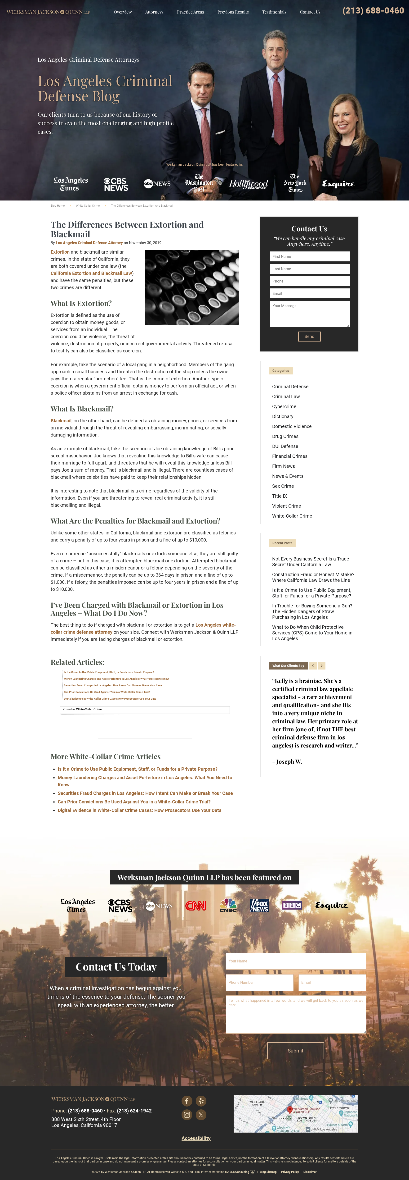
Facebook (187, 1101)
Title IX (279, 496)
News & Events (287, 476)
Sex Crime (283, 486)
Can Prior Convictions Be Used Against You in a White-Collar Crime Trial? (107, 692)
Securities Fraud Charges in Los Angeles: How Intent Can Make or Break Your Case (113, 685)
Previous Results (233, 12)
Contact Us (310, 12)
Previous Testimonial (313, 666)
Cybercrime (284, 406)
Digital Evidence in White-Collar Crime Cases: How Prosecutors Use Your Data (110, 698)
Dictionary (282, 416)
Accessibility (196, 1138)
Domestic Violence (292, 426)
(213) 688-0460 (373, 11)
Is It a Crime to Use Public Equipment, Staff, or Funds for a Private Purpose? (109, 672)
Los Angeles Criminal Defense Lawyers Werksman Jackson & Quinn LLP (48, 8)
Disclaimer (309, 1172)
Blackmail (61, 421)
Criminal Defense (290, 386)
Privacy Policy (290, 1172)
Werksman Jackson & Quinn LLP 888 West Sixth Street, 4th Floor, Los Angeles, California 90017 (296, 1114)
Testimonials (274, 12)
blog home (58, 205)
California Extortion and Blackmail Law (91, 273)
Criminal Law (286, 396)
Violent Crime (286, 506)
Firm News (283, 466)
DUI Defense (285, 446)
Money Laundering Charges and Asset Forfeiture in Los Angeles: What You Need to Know (116, 678)
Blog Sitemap (268, 1172)
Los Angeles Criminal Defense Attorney (89, 243)
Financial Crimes (289, 456)
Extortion (60, 252)
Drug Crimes (285, 436)
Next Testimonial (321, 666)
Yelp (201, 1101)
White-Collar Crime (88, 205)
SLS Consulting (239, 1172)
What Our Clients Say (288, 666)
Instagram (187, 1114)
